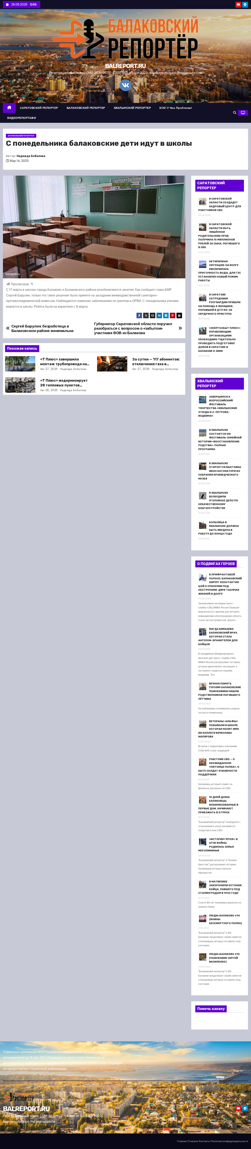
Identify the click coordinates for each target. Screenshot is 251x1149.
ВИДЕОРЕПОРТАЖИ (21, 118)
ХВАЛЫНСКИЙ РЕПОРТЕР (132, 108)
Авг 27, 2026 (49, 369)
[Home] (9, 108)
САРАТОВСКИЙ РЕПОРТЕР (39, 108)
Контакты (204, 1141)
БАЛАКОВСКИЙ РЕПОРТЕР (86, 108)
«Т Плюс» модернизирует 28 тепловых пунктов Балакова (64, 385)
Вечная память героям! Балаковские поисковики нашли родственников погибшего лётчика (219, 691)
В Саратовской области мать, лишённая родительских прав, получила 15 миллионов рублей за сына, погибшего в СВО (219, 236)
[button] (234, 112)
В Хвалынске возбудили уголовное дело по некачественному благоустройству (218, 500)
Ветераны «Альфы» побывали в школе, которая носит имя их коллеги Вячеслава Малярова (218, 729)
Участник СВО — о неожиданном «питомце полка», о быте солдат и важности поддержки (218, 767)
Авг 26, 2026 (49, 390)
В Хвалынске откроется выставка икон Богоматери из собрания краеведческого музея (219, 471)
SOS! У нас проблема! (175, 108)
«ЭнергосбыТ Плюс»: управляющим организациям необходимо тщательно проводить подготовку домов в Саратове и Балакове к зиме (219, 339)
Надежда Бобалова (31, 156)
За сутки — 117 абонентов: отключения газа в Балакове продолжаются (156, 364)
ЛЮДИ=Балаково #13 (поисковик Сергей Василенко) (224, 958)
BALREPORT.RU (125, 66)
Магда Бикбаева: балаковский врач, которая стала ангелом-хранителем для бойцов (218, 636)
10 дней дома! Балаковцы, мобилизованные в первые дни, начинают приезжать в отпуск (218, 805)
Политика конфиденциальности (229, 1141)
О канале (192, 1141)
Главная (182, 1141)
